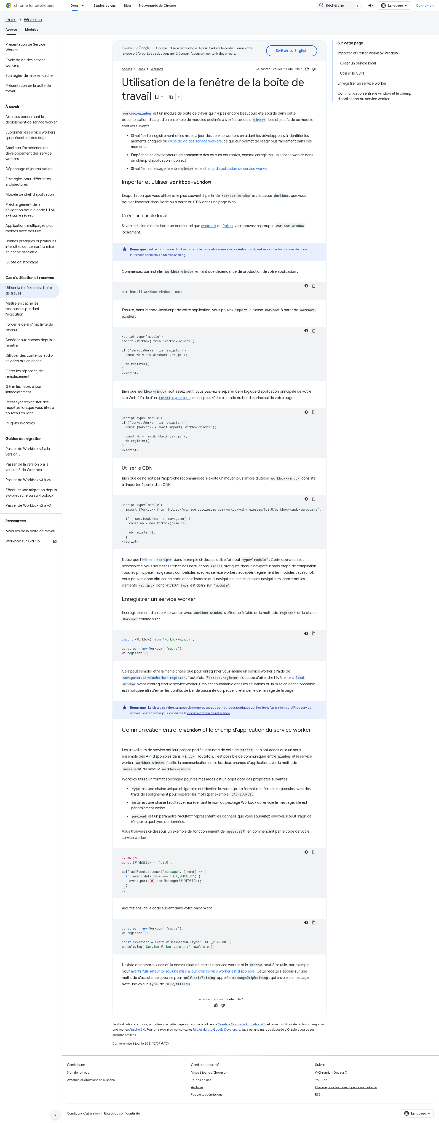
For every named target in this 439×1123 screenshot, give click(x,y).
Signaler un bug (78, 1072)
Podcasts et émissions (206, 1094)
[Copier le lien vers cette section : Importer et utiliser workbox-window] (215, 182)
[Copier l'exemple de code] (313, 285)
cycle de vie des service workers (195, 141)
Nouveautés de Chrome (157, 5)
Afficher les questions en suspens (91, 1080)
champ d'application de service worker (235, 168)
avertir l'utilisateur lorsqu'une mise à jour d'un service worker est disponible (193, 971)
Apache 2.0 (137, 1030)
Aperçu (11, 29)
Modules (31, 29)
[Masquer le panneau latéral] (55, 1114)
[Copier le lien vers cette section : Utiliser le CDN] (157, 468)
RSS (318, 1094)
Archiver (197, 1087)
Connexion (425, 5)
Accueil (127, 69)
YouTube (321, 1080)
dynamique (174, 398)
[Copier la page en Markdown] (171, 97)
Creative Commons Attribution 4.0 (242, 1024)
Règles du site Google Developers (216, 1030)
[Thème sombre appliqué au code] (306, 285)
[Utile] (306, 69)
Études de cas (105, 5)
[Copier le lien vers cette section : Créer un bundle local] (171, 216)
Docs (75, 5)
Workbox (33, 20)
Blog (127, 5)
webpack (208, 226)
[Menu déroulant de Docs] (84, 5)
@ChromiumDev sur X (331, 1072)
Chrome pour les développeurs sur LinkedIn (346, 1087)
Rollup (227, 226)
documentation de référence (208, 713)
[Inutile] (313, 69)
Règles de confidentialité (122, 1113)
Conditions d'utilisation (83, 1113)
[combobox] (339, 5)
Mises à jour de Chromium (209, 1072)
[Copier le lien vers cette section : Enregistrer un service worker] (200, 599)
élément (157, 559)
